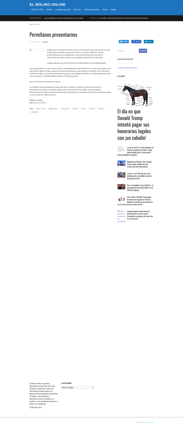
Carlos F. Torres (40, 109)
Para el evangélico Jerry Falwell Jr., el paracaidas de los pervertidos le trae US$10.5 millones (140, 188)
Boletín (49, 10)
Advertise (77, 10)
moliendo (92, 109)
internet (75, 109)
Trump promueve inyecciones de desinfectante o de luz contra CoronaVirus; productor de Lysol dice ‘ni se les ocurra (140, 215)
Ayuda (105, 10)
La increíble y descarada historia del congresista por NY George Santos (118, 18)
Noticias (45, 42)
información (65, 109)
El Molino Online (48, 4)
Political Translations (92, 10)
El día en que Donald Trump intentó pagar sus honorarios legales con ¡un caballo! (134, 124)
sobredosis (34, 112)
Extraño (121, 76)
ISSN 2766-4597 (37, 10)
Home (32, 24)
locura (83, 109)
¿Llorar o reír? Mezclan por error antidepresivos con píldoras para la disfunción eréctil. (139, 176)
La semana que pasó (63, 10)
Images (113, 10)
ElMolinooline (53, 109)
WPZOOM (149, 422)
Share (138, 41)
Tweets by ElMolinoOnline (127, 68)
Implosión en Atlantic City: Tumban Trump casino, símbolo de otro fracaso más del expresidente (139, 164)
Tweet (125, 41)
